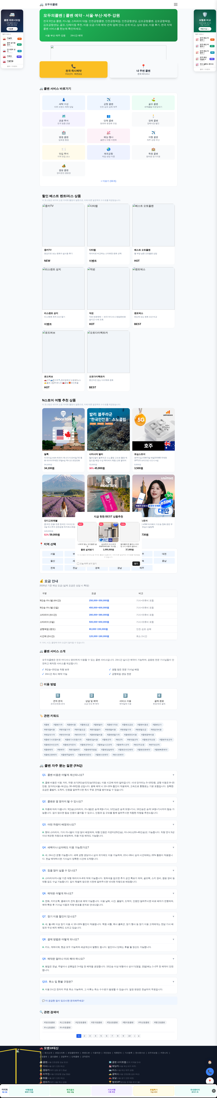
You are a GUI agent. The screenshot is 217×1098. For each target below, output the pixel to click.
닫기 (136, 564)
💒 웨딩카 (114, 1066)
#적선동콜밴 (144, 1022)
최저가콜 (135, 1082)
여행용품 (29, 1091)
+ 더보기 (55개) (108, 181)
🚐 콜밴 (43, 1062)
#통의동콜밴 (128, 1022)
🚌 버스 (113, 1070)
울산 (53, 561)
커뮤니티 (164, 1053)
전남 (75, 568)
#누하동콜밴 (65, 1027)
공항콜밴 (43, 1057)
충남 (164, 561)
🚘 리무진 (45, 1074)
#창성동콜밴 (112, 1022)
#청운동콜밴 (49, 1022)
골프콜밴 (54, 1057)
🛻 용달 (113, 1078)
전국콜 (129, 1082)
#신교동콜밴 (65, 1022)
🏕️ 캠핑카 (45, 1070)
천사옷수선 (140, 1053)
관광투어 (64, 1057)
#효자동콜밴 (96, 1022)
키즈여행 (111, 1091)
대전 (164, 554)
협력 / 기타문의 (12, 66)
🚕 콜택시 (114, 1074)
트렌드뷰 (86, 1053)
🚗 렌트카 (45, 1082)
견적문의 (86, 1057)
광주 (142, 554)
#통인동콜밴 (159, 1022)
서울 (53, 554)
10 (129, 1036)
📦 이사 (43, 1066)
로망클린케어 (73, 1053)
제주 (142, 568)
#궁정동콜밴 (81, 1022)
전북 (53, 568)
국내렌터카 (195, 1091)
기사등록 (128, 1053)
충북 (142, 561)
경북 (97, 568)
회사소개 (48, 1053)
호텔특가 (154, 1091)
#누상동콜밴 (49, 1027)
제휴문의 (118, 1053)
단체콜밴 (75, 1057)
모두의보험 (152, 1053)
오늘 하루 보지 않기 (88, 564)
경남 (119, 568)
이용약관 (96, 1053)
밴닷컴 (123, 1082)
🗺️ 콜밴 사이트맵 (117, 1062)
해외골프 (70, 1091)
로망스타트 (60, 1053)
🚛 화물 (43, 1078)
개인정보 (107, 1053)
